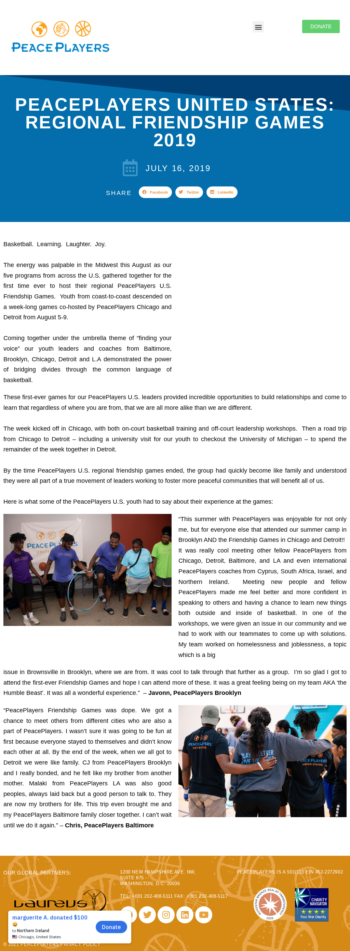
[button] (155, 192)
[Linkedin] (184, 914)
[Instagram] (166, 914)
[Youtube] (203, 914)
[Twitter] (147, 914)
